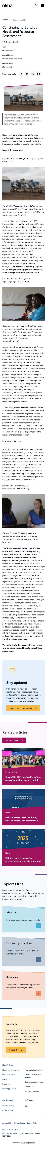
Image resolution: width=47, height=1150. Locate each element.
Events (5, 1079)
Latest (5, 19)
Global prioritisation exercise (33, 1076)
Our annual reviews (9, 1075)
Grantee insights (19, 20)
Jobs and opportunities (34, 1082)
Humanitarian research (11, 1070)
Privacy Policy (19, 1123)
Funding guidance (9, 1089)
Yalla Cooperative (28, 1142)
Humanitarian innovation (34, 1070)
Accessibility (7, 1123)
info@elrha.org (8, 1105)
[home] (7, 5)
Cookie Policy (32, 1123)
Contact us (29, 1086)
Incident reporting (32, 1091)
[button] (42, 6)
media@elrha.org (9, 1110)
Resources (6, 1084)
